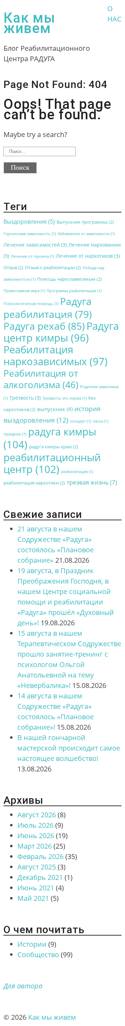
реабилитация (77, 471)
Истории (32, 944)
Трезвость (25, 397)
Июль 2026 (35, 825)
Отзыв (13, 268)
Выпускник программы (85, 222)
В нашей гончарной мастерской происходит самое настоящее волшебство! (68, 748)
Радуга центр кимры (61, 331)
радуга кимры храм (53, 447)
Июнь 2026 (35, 835)
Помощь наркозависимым (69, 279)
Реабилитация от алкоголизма (40, 379)
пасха (100, 421)
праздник (14, 434)
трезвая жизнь (92, 482)
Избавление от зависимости (86, 233)
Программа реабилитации (74, 290)
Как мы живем (29, 23)
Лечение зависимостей (35, 244)
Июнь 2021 (35, 887)
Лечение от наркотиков (88, 256)
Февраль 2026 (40, 856)
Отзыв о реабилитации (53, 268)
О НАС (114, 14)
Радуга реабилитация (47, 308)
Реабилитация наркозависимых (55, 355)
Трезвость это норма (64, 398)
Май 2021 (33, 898)
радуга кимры (49, 438)
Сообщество (38, 954)
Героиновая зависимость (29, 233)
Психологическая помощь (30, 303)
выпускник (55, 409)
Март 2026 (34, 846)
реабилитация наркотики (34, 483)
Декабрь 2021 (40, 877)
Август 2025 (36, 867)
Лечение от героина (32, 256)
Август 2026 (36, 814)
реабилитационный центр (52, 463)
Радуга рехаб (44, 325)
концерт (80, 421)
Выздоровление (29, 221)
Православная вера (24, 290)
